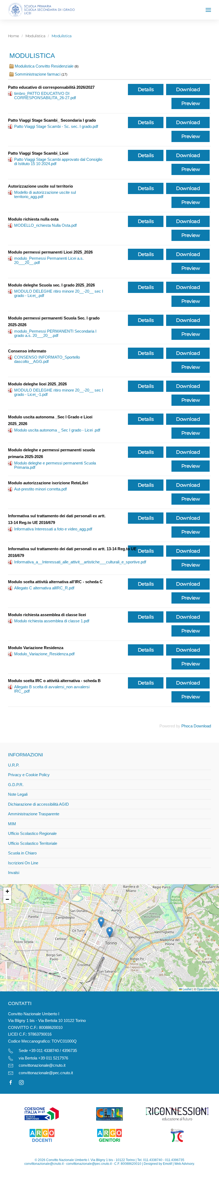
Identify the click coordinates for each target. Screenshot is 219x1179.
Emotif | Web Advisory (178, 1164)
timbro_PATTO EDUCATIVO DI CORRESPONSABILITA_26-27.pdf (45, 95)
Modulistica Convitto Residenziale (44, 66)
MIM (12, 823)
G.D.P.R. (16, 784)
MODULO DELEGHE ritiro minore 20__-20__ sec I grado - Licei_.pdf (58, 293)
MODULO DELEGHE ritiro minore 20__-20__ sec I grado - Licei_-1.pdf (58, 392)
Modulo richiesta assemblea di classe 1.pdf (51, 621)
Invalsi (13, 872)
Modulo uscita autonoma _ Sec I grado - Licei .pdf (57, 430)
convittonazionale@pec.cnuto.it (46, 1072)
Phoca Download (196, 726)
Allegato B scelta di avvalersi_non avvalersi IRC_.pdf (51, 689)
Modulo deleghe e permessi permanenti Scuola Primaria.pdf (55, 465)
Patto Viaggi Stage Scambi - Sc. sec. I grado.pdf (56, 126)
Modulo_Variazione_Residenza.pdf (44, 654)
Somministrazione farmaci (38, 74)
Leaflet (186, 989)
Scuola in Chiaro (22, 853)
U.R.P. (13, 765)
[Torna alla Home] (41, 10)
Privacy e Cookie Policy (29, 774)
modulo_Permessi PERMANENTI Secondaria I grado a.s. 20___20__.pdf (55, 333)
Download (188, 89)
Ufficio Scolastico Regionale (32, 833)
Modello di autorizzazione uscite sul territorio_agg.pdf (45, 194)
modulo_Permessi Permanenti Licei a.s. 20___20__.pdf (49, 260)
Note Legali (18, 794)
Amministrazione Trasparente (33, 814)
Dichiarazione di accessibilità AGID (38, 804)
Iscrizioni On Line (23, 863)
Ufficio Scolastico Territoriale (32, 843)
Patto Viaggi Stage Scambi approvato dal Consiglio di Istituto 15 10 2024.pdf (58, 161)
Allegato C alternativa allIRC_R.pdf (44, 588)
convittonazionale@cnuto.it (42, 1065)
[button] (208, 10)
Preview (190, 103)
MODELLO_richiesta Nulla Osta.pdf (45, 225)
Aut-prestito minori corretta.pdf (40, 489)
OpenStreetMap (207, 989)
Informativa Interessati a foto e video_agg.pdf (53, 529)
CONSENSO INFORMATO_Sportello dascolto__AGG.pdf (47, 359)
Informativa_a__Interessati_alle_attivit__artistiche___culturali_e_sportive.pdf (80, 562)
